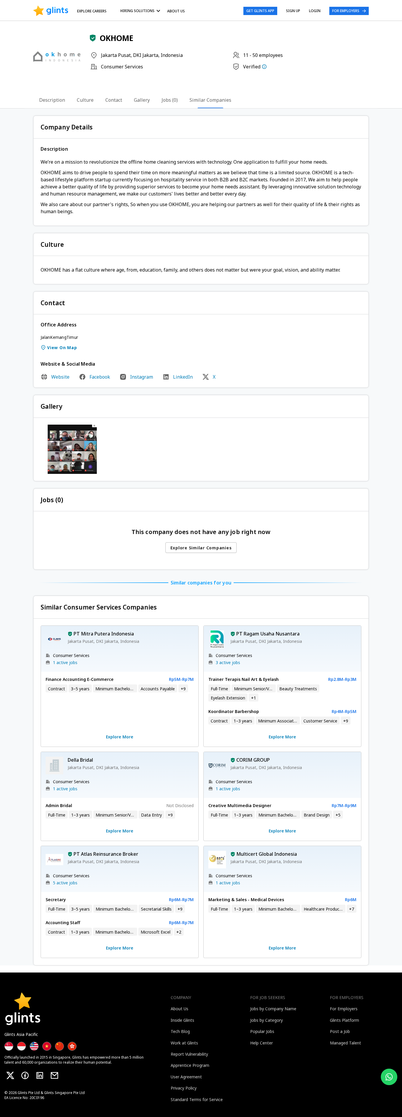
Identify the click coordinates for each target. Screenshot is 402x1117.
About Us (176, 11)
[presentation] (50, 11)
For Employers (345, 10)
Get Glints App (260, 10)
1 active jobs (65, 662)
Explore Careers (92, 11)
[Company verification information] (264, 66)
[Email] (54, 1075)
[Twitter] (10, 1075)
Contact (113, 100)
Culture (85, 100)
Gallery (142, 100)
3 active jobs (228, 662)
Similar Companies (210, 100)
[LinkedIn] (40, 1075)
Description (52, 100)
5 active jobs (65, 883)
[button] (92, 38)
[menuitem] (141, 11)
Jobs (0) (170, 100)
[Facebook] (25, 1075)
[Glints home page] (50, 11)
